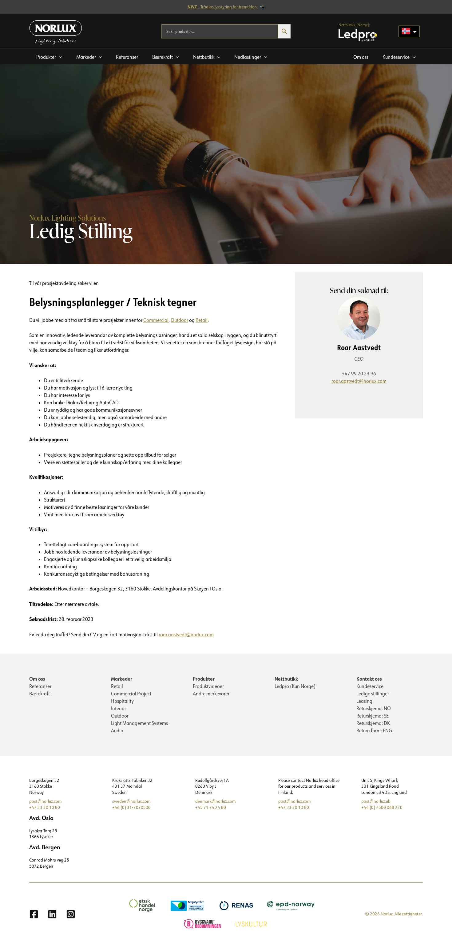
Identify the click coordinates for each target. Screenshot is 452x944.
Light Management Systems (139, 723)
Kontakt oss (369, 678)
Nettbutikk (286, 678)
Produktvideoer (208, 686)
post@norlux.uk (375, 801)
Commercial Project (131, 693)
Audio (117, 730)
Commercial (156, 320)
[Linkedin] (52, 914)
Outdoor (179, 320)
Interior (118, 708)
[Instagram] (70, 914)
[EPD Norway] (292, 905)
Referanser (40, 686)
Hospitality (122, 701)
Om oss (37, 678)
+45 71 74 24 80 (210, 807)
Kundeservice (369, 686)
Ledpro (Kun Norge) (295, 686)
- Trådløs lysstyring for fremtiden (223, 7)
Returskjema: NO (373, 708)
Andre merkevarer (211, 693)
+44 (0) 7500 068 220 (381, 807)
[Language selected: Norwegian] (409, 31)
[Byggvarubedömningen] (203, 923)
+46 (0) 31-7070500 (131, 807)
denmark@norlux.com (215, 801)
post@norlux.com (45, 801)
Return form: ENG (374, 730)
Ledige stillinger (372, 693)
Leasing (364, 701)
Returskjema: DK (373, 723)
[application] (59, 57)
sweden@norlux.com (131, 801)
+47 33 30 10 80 (44, 807)
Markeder (121, 678)
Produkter (204, 678)
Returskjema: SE (372, 716)
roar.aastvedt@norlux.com (186, 634)
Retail (202, 320)
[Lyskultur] (252, 923)
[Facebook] (33, 914)
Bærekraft (39, 693)
